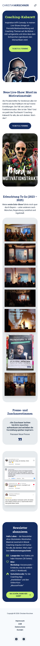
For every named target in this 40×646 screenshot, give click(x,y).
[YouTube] (16, 639)
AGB (20, 624)
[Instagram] (23, 639)
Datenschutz (20, 627)
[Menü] (35, 5)
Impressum (20, 621)
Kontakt (20, 630)
